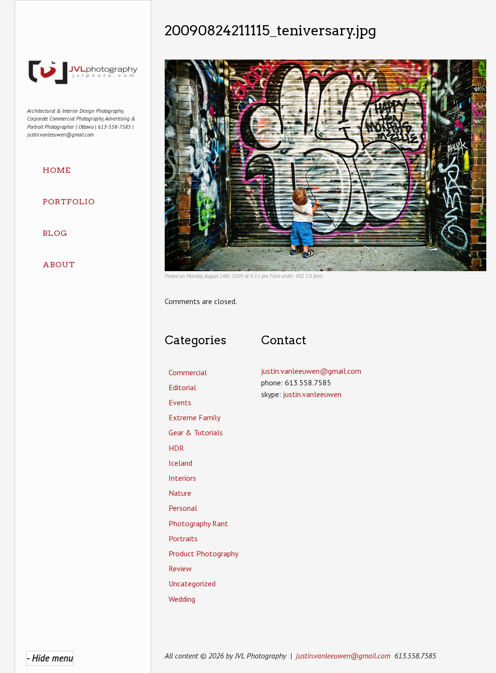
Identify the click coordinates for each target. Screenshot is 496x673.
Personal (183, 508)
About (59, 264)
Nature (180, 493)
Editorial (182, 387)
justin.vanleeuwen (312, 394)
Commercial (188, 372)
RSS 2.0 (304, 276)
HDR (176, 448)
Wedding (182, 599)
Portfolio (69, 201)
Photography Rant (198, 523)
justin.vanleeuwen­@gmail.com (311, 371)
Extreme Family (194, 417)
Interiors (182, 478)
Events (180, 402)
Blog (55, 233)
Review (180, 568)
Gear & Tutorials (196, 432)
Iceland (180, 463)
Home (57, 170)
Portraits (183, 538)
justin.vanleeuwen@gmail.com (343, 655)
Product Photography (203, 553)
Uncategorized (192, 583)
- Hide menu (50, 658)
